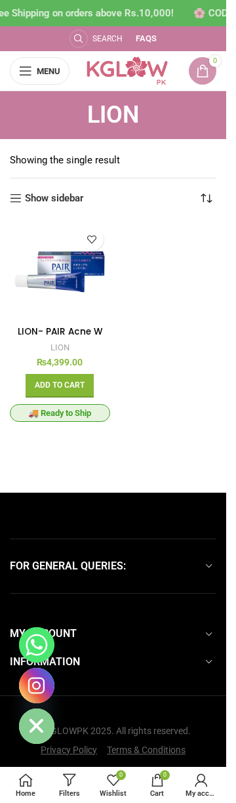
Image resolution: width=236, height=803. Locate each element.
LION (59, 347)
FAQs (146, 38)
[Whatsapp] (36, 645)
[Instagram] (36, 685)
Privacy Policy (69, 750)
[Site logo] (127, 70)
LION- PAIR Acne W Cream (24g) (60, 337)
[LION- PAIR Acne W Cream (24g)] (60, 271)
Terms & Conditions (146, 750)
